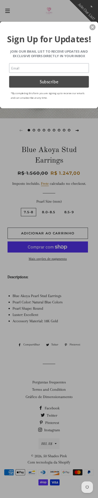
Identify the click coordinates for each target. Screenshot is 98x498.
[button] (92, 27)
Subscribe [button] (49, 81)
